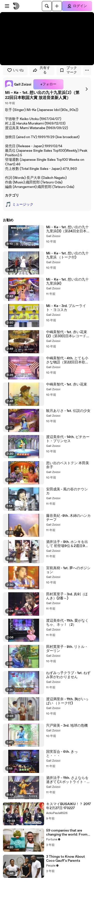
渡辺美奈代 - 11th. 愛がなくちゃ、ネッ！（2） (67, 623)
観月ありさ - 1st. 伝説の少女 (68, 411)
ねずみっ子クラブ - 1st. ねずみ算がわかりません (68, 675)
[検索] (47, 6)
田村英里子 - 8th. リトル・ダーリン (67, 649)
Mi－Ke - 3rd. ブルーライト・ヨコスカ (66, 308)
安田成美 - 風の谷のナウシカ (67, 491)
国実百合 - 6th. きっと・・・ (62, 754)
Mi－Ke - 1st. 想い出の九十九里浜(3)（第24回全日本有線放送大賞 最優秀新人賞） (68, 229)
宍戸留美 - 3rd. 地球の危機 (67, 726)
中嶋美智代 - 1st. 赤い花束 (66, 384)
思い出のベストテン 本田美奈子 (67, 465)
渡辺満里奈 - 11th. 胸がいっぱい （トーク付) (67, 701)
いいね (18, 70)
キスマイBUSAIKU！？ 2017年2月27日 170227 (68, 806)
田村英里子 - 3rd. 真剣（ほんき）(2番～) (67, 596)
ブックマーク (71, 70)
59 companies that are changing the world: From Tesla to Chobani (66, 833)
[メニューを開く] (7, 6)
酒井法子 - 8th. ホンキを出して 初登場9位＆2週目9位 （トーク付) (67, 544)
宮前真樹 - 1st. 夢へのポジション (68, 570)
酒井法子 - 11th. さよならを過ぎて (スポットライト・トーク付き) (68, 780)
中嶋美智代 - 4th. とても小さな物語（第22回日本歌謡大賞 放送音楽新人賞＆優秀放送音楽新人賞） (67, 360)
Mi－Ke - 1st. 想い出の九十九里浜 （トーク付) (67, 255)
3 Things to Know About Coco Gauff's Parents (65, 859)
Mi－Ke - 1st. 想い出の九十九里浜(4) (67, 282)
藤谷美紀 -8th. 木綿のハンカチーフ (68, 518)
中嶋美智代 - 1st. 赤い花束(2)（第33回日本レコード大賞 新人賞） (68, 334)
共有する (45, 70)
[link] (18, 84)
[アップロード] (57, 6)
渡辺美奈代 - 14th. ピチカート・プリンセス (67, 439)
